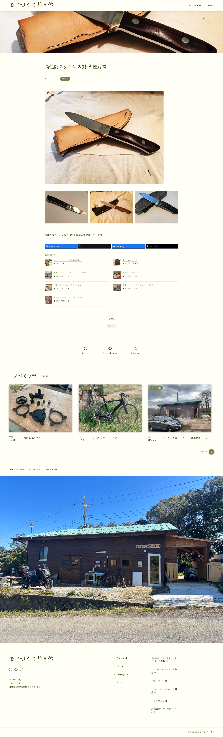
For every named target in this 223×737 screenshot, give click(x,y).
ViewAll (203, 452)
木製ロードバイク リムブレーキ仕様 (138, 285)
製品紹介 (24, 469)
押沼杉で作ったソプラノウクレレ (68, 285)
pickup (111, 326)
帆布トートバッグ (130, 272)
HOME (12, 469)
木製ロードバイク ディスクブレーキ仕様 (71, 272)
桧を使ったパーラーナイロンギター (68, 297)
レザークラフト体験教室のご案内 (68, 260)
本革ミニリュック (130, 260)
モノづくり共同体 (31, 5)
